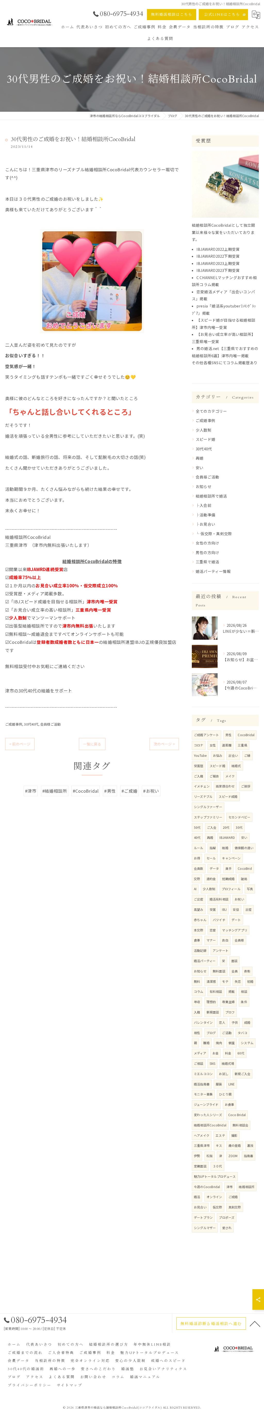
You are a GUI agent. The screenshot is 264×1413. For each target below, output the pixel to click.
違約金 (211, 878)
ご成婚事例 (13, 724)
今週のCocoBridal (207, 1186)
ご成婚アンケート (206, 735)
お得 (197, 858)
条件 (244, 1002)
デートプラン (203, 1217)
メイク (230, 776)
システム (247, 1043)
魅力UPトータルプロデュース (215, 1176)
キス (219, 1145)
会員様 (239, 940)
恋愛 (213, 930)
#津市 (31, 791)
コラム (198, 991)
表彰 (247, 971)
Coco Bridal (237, 1114)
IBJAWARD (227, 837)
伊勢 (197, 1156)
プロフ (230, 1012)
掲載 (231, 991)
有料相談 (216, 991)
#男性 (110, 791)
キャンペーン (231, 858)
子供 (235, 1022)
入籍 (197, 1012)
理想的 (211, 1002)
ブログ (211, 1032)
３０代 (217, 1166)
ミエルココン (203, 1073)
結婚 (225, 848)
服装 (219, 1084)
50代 (197, 827)
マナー (211, 940)
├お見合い (205, 524)
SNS (213, 1063)
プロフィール (231, 889)
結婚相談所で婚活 (211, 496)
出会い (233, 755)
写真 (250, 889)
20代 (226, 827)
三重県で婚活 (207, 561)
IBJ (224, 909)
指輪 (213, 848)
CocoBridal (246, 735)
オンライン (214, 1197)
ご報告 (214, 776)
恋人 (222, 1022)
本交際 (198, 930)
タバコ (242, 1032)
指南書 (248, 1156)
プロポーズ (226, 1217)
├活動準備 (205, 514)
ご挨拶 (246, 786)
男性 (228, 735)
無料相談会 (240, 1125)
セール (211, 858)
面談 (234, 961)
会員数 (198, 868)
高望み (198, 909)
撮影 (234, 1135)
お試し (223, 1073)
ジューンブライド (206, 1104)
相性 (197, 1032)
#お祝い (151, 791)
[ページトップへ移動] (255, 1323)
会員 (235, 971)
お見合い (200, 1207)
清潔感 (211, 981)
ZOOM (233, 1156)
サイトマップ (69, 1385)
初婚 (250, 981)
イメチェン (202, 786)
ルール (198, 848)
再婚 (199, 458)
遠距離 (227, 745)
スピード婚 (205, 439)
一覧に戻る (92, 743)
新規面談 (213, 1012)
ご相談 (198, 1063)
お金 (215, 1053)
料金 (228, 1053)
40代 (197, 837)
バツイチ (219, 919)
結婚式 (236, 766)
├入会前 (203, 505)
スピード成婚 (228, 796)
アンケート (220, 950)
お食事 (229, 1104)
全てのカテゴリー (211, 411)
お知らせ (203, 486)
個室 (231, 1043)
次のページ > (164, 743)
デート (236, 919)
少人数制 (203, 430)
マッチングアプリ (234, 930)
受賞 (213, 909)
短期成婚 (228, 878)
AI (195, 889)
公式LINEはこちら (222, 14)
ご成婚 (233, 1197)
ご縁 (247, 755)
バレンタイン (203, 1022)
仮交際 (217, 1207)
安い (199, 467)
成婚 (247, 1022)
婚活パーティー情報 (213, 571)
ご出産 (198, 899)
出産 (248, 909)
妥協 (236, 909)
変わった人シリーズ (208, 1114)
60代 (240, 1053)
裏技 (250, 1145)
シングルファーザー (208, 807)
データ (214, 868)
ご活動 (227, 1032)
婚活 (197, 1197)
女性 (213, 745)
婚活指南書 (202, 1084)
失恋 (238, 981)
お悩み (217, 755)
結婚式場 (228, 1063)
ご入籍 (198, 776)
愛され (227, 1227)
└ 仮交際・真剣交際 (214, 533)
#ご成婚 (129, 791)
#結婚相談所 (54, 791)
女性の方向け (207, 543)
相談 (244, 991)
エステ (220, 1135)
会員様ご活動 (50, 724)
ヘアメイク (201, 1135)
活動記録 (200, 950)
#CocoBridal (85, 791)
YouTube (200, 755)
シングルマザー (205, 1227)
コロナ (198, 745)
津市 (229, 1186)
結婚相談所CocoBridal (210, 1125)
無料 (197, 981)
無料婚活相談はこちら (171, 14)
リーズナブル (203, 796)
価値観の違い (244, 848)
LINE (231, 1084)
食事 (197, 940)
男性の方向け (207, 552)
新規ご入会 (242, 1073)
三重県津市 (202, 1145)
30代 (239, 827)
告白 (225, 940)
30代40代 (31, 724)
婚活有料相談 (219, 899)
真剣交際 (234, 1207)
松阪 (210, 1156)
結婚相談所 (246, 1186)
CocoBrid (245, 868)
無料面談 (219, 971)
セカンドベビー (239, 817)
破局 (244, 878)
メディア (200, 1053)
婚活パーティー (205, 961)
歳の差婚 (234, 1145)
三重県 (242, 745)
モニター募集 (203, 1094)
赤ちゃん (200, 919)
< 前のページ (19, 743)
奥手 (228, 868)
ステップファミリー (208, 817)
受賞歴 (198, 766)
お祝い (239, 899)
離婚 (206, 1043)
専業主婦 (228, 1002)
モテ (225, 981)
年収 (197, 1002)
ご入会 (212, 827)
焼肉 (219, 1043)
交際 (197, 878)
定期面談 (200, 1166)
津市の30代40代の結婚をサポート (38, 690)
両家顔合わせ (225, 786)
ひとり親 (225, 1094)
